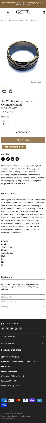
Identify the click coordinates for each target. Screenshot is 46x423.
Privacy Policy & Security (9, 416)
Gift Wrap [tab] (4, 306)
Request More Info (14, 147)
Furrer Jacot (10, 108)
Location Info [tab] (6, 277)
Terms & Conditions (25, 416)
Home (3, 20)
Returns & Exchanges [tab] (9, 302)
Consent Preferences (8, 419)
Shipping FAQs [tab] (6, 297)
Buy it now (23, 140)
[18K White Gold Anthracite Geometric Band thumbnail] (4, 91)
